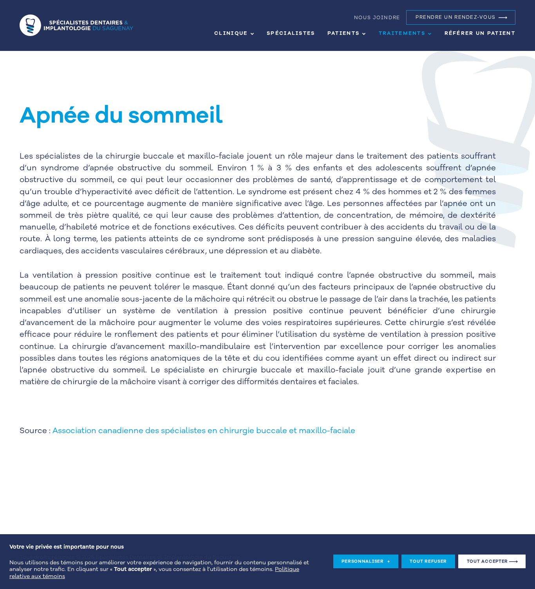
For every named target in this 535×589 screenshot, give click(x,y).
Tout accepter (487, 562)
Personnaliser (366, 562)
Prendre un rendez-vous (456, 17)
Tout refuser (428, 562)
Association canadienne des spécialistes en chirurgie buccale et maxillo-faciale (203, 430)
